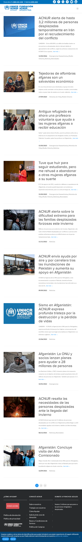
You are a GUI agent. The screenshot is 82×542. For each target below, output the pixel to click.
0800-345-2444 (18, 2)
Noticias (48, 59)
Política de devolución (12, 515)
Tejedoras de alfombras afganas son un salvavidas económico (57, 77)
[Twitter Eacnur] (64, 2)
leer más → (56, 51)
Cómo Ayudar (34, 511)
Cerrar (13, 539)
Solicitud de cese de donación (36, 516)
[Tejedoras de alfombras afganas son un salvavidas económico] (19, 81)
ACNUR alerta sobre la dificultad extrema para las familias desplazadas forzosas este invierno (57, 217)
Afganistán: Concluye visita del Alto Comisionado (55, 451)
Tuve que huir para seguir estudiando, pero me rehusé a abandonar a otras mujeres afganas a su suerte (57, 171)
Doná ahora (12, 506)
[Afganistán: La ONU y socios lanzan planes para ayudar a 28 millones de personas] (19, 362)
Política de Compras (37, 527)
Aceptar (5, 539)
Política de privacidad (12, 519)
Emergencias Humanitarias (58, 56)
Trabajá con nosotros (37, 508)
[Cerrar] (79, 537)
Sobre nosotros (35, 504)
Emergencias (53, 384)
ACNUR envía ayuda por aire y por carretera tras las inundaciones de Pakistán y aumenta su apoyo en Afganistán (58, 264)
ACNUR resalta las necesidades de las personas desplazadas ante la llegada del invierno (56, 407)
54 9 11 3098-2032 (32, 2)
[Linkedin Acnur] (76, 2)
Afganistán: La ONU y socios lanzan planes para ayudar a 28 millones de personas (55, 360)
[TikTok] (55, 2)
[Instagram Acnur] (68, 2)
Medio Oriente (67, 97)
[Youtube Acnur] (72, 2)
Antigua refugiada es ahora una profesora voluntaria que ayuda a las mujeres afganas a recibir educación (57, 119)
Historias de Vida (55, 97)
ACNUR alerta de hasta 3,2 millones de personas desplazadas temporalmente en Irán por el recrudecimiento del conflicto (58, 28)
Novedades (55, 59)
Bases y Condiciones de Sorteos (38, 522)
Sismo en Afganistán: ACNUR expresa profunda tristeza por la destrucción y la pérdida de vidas (58, 313)
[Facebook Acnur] (59, 2)
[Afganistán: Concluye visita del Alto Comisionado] (19, 455)
